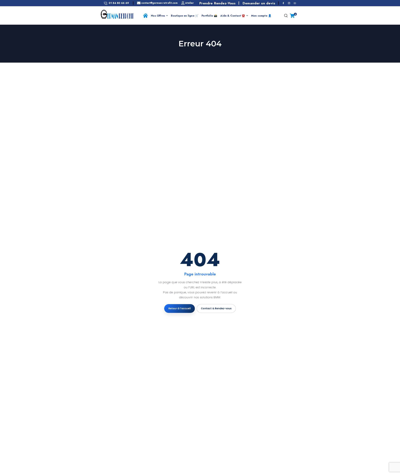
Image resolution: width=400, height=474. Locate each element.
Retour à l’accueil (179, 308)
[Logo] (117, 14)
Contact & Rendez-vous (216, 308)
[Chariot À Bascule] (292, 16)
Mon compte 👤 (261, 15)
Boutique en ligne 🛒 (184, 15)
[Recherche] (286, 16)
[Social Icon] (283, 3)
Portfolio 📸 (209, 15)
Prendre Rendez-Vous (217, 3)
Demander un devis (258, 3)
